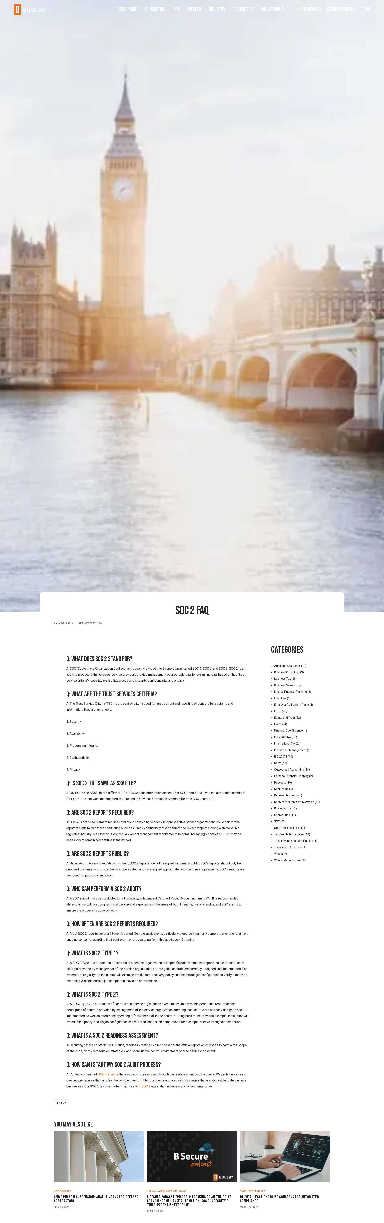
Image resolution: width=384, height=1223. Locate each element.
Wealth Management (287, 860)
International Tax (284, 743)
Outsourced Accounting (289, 769)
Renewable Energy (286, 795)
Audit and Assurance (287, 665)
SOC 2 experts (108, 1074)
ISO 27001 (280, 756)
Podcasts (280, 782)
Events (278, 724)
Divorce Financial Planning (290, 691)
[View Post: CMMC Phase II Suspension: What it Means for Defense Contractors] (99, 1156)
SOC (99, 623)
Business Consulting (287, 672)
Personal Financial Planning (291, 776)
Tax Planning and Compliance (292, 840)
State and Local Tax (286, 827)
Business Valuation (286, 685)
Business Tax (282, 678)
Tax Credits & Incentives (289, 834)
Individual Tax (282, 737)
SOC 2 (146, 1086)
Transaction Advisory (287, 847)
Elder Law (280, 698)
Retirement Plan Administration (294, 802)
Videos (278, 853)
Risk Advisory (87, 623)
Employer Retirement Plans (291, 704)
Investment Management (290, 750)
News (277, 763)
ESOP (277, 711)
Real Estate (281, 789)
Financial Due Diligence (288, 730)
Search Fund (282, 815)
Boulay (61, 1103)
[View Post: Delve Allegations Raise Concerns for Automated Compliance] (285, 1156)
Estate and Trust (284, 717)
